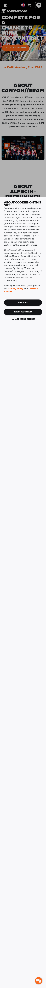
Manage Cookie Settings (23, 319)
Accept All (23, 302)
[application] (38, 980)
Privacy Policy (15, 289)
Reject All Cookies (23, 312)
